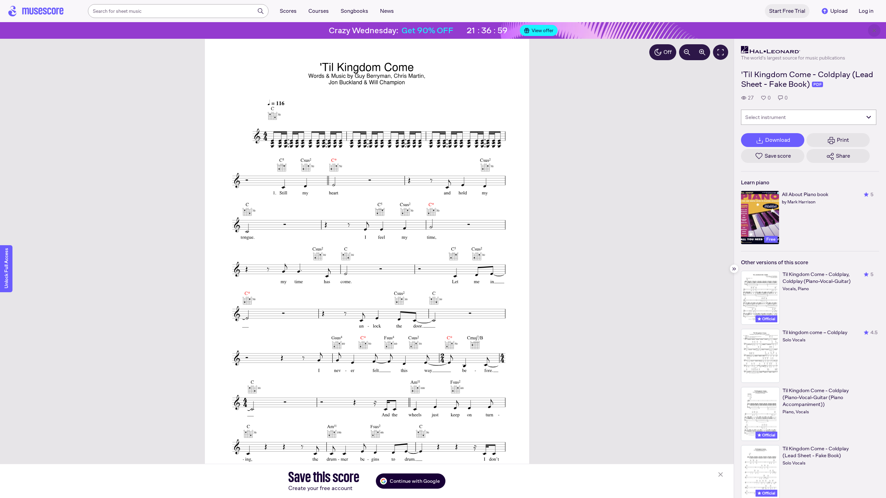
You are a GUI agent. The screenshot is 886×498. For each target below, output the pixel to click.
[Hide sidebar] (734, 269)
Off (667, 52)
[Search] (260, 11)
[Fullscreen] (720, 52)
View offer (542, 30)
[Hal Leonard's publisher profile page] (793, 50)
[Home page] (36, 11)
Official (768, 318)
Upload (839, 11)
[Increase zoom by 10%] (702, 52)
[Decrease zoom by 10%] (687, 52)
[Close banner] (874, 30)
